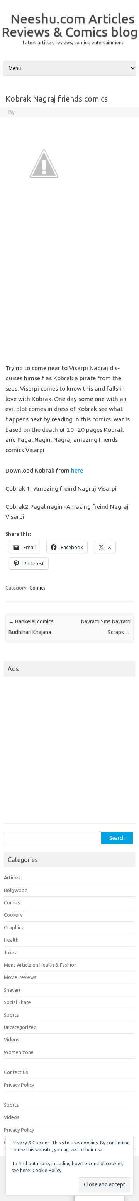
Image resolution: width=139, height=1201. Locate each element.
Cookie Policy (46, 1170)
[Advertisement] (69, 286)
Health (11, 939)
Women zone (19, 1052)
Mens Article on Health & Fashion (40, 964)
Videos (11, 1039)
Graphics (14, 927)
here (77, 470)
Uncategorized (20, 1027)
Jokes (10, 952)
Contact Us (16, 1072)
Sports (11, 1014)
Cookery (13, 914)
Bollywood (16, 890)
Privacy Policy (19, 1084)
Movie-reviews (20, 977)
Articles (12, 877)
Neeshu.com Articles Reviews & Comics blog (70, 25)
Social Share (17, 1002)
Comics (37, 587)
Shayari (12, 989)
